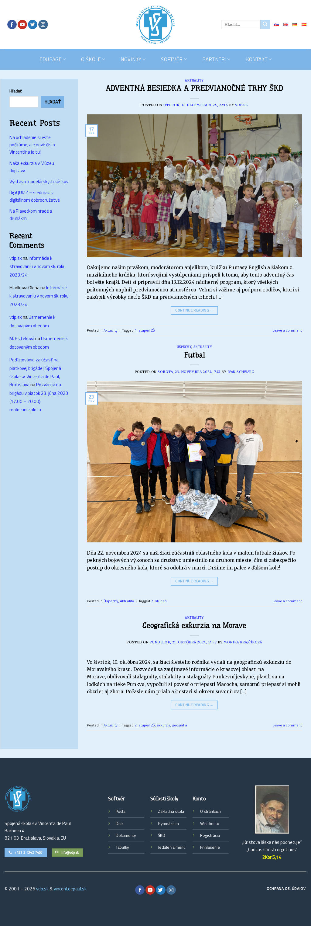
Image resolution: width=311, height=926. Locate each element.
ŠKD (161, 835)
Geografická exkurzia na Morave (194, 625)
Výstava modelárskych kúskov (38, 181)
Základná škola (171, 811)
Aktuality (194, 80)
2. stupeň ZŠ (145, 725)
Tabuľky (122, 847)
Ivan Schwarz (240, 372)
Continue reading (194, 310)
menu (181, 847)
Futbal (194, 355)
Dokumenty (126, 835)
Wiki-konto (209, 823)
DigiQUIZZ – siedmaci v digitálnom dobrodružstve (34, 196)
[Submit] (265, 24)
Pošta (120, 811)
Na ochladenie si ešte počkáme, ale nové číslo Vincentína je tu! (32, 145)
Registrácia (210, 835)
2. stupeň (159, 601)
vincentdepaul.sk (70, 888)
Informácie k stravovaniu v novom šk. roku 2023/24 (37, 266)
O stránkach (210, 811)
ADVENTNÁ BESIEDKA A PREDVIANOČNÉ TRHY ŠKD (194, 88)
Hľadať (15, 91)
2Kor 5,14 (272, 857)
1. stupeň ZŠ (145, 330)
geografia (179, 725)
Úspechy (184, 347)
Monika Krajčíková (243, 642)
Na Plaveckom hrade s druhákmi (30, 214)
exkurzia (163, 725)
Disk (119, 823)
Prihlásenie (210, 847)
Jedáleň (165, 847)
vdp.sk (241, 105)
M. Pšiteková (21, 338)
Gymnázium (168, 823)
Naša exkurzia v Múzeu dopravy (31, 167)
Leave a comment (287, 330)
